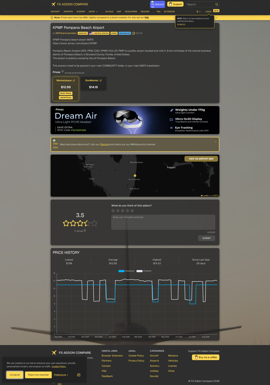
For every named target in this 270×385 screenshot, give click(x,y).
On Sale (109, 11)
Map (119, 11)
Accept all (15, 375)
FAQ (158, 11)
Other (171, 370)
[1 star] (113, 210)
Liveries (172, 365)
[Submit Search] (216, 4)
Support (177, 4)
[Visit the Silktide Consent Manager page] (78, 375)
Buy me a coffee (208, 357)
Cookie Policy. (59, 366)
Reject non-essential (38, 375)
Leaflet (206, 195)
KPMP (114, 33)
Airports (68, 11)
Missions (173, 355)
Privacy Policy (136, 360)
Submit (206, 238)
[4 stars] (128, 210)
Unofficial (66, 97)
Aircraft (55, 11)
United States (101, 33)
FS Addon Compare (72, 4)
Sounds (154, 376)
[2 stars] (118, 210)
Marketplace (64, 80)
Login (208, 11)
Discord (159, 4)
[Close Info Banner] (216, 17)
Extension (169, 11)
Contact (106, 365)
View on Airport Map (201, 158)
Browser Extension (112, 355)
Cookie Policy (136, 355)
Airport (82, 33)
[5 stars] (132, 210)
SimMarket (91, 80)
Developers (131, 11)
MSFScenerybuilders (66, 33)
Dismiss (181, 25)
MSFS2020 (124, 33)
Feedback (107, 376)
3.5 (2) (139, 33)
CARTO (215, 195)
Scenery (80, 11)
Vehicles (173, 360)
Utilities (154, 370)
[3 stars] (123, 210)
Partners (106, 360)
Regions (145, 11)
